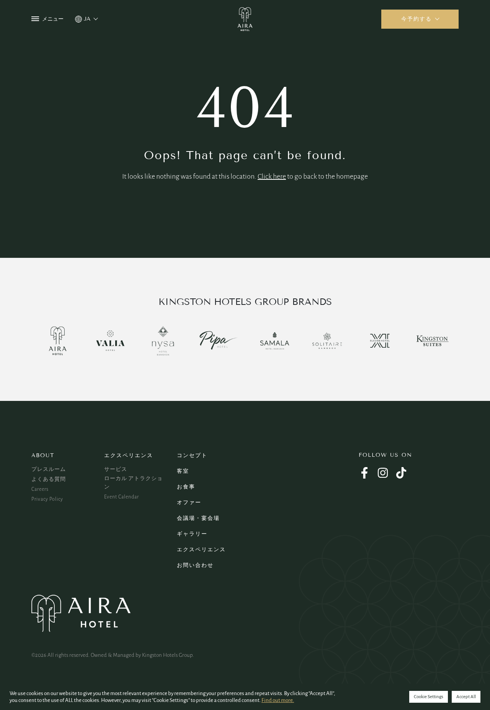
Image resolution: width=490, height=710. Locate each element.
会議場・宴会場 (198, 518)
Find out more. (277, 700)
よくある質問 (48, 479)
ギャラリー (192, 534)
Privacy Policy (47, 499)
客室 (183, 471)
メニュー (53, 19)
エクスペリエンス (128, 455)
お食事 (186, 487)
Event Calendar (121, 497)
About (42, 455)
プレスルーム (48, 469)
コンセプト (192, 455)
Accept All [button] (466, 696)
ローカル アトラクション (133, 483)
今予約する (416, 19)
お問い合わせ (195, 565)
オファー (189, 502)
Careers (40, 489)
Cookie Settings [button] (428, 696)
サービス (115, 469)
